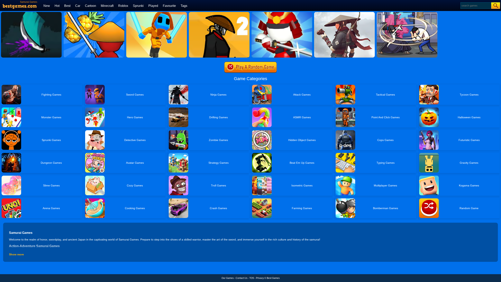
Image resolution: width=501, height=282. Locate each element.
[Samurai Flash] (156, 13)
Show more (16, 254)
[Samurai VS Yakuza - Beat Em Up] (344, 13)
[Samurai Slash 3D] (281, 13)
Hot (57, 5)
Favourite (169, 5)
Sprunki (138, 5)
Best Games (273, 278)
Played (153, 5)
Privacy (260, 278)
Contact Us (241, 278)
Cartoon (90, 5)
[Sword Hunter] (407, 13)
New (46, 5)
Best (67, 5)
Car (77, 5)
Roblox (123, 5)
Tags (184, 5)
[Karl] (31, 13)
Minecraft (107, 5)
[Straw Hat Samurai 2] (219, 13)
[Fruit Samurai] (94, 13)
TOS (251, 278)
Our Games (228, 278)
